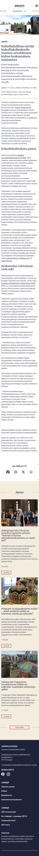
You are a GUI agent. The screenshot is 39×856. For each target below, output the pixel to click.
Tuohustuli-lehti (12, 821)
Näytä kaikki (19, 727)
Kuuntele (18, 11)
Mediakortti (6, 795)
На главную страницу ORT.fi (18, 816)
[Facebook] (8, 472)
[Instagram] (15, 472)
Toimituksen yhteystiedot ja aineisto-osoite (19, 765)
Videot (4, 791)
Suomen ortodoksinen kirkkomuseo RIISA (18, 283)
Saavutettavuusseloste (11, 799)
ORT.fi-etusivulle (12, 812)
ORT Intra (9, 825)
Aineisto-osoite (8, 787)
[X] (23, 472)
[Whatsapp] (31, 472)
